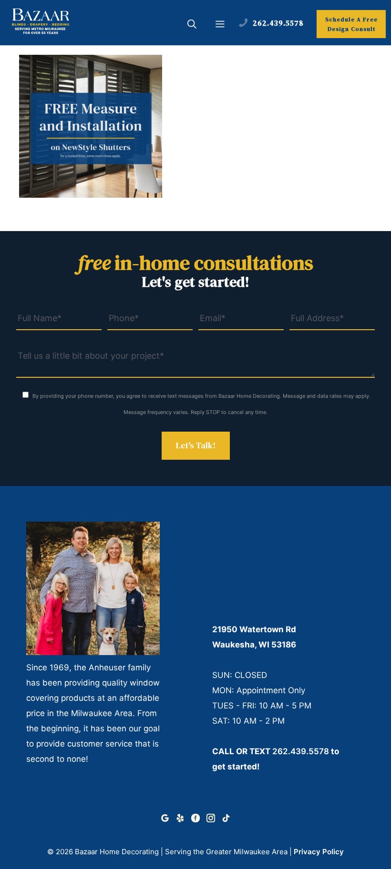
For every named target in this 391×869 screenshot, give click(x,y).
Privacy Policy (319, 851)
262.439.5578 (300, 751)
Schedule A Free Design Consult (351, 24)
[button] (192, 25)
